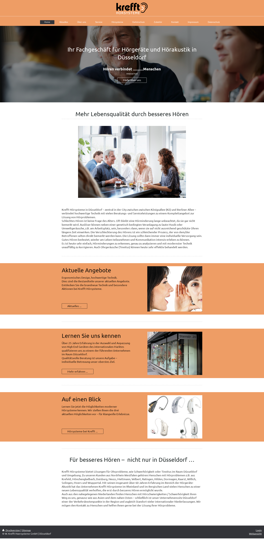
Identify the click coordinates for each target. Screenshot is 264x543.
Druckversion (12, 530)
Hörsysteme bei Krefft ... (82, 431)
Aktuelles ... (74, 306)
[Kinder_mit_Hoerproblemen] (132, 162)
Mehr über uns (132, 80)
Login (259, 530)
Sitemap (26, 530)
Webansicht (255, 533)
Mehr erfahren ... (77, 371)
